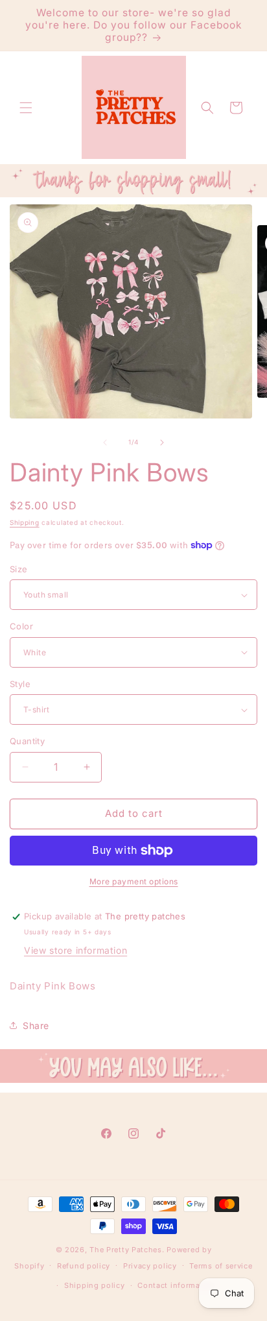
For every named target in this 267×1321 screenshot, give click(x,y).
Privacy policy (150, 1265)
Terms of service (220, 1265)
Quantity (27, 741)
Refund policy (83, 1265)
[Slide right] (162, 442)
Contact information (176, 1285)
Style (20, 684)
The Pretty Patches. (126, 1249)
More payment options (133, 881)
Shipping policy (94, 1285)
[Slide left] (105, 442)
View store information (75, 950)
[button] (26, 107)
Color (21, 626)
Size (19, 569)
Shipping (25, 522)
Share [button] (36, 1025)
